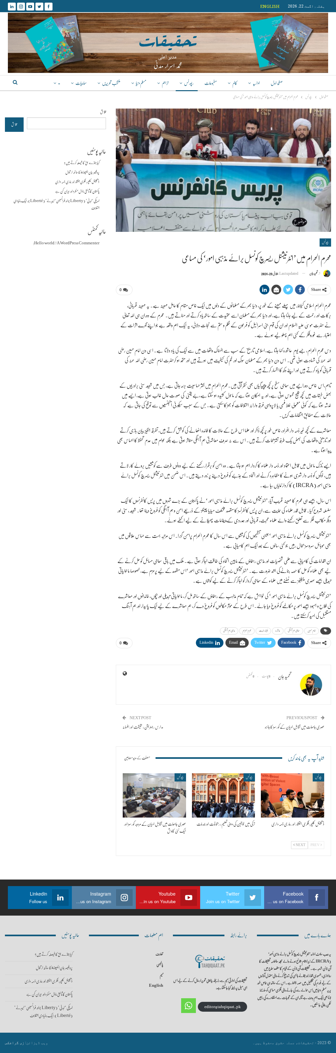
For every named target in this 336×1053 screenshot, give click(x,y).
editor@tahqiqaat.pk (222, 1006)
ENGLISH (270, 6)
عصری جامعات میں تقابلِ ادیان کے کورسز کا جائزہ (295, 727)
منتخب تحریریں (111, 83)
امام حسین (311, 631)
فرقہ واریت (263, 631)
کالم (234, 83)
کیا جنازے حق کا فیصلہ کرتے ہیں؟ (81, 162)
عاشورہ (277, 631)
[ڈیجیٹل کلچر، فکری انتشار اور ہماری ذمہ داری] (292, 795)
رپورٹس (189, 83)
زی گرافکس (14, 1042)
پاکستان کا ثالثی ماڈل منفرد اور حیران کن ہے (77, 191)
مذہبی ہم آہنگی (229, 631)
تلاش (103, 112)
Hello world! (43, 243)
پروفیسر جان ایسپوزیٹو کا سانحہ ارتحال (82, 172)
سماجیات (81, 83)
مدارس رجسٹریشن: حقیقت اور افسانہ (142, 727)
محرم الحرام (246, 631)
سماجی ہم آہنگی (294, 631)
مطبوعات (210, 83)
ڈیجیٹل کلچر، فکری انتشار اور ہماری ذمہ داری (77, 181)
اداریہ (256, 83)
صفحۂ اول (277, 83)
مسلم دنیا (141, 83)
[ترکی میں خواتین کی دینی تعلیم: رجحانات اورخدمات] (223, 795)
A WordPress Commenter (78, 243)
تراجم (165, 83)
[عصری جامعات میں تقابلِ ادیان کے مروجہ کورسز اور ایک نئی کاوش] (154, 795)
